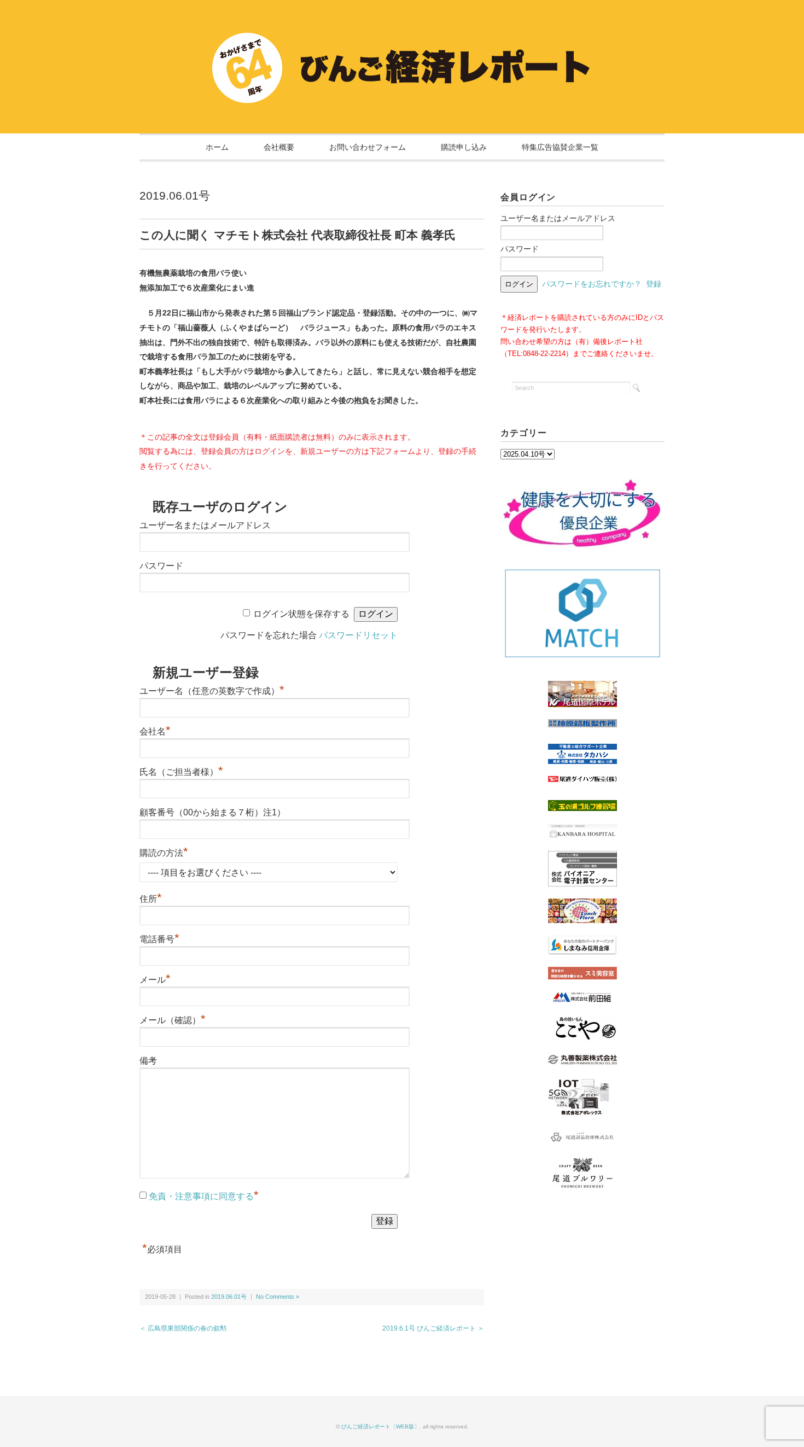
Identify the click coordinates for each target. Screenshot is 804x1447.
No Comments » (277, 1296)
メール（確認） (172, 1020)
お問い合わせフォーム (367, 147)
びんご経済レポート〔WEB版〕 (380, 1426)
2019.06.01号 (174, 195)
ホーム (217, 147)
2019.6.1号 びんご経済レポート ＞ (433, 1328)
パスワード (161, 565)
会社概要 (279, 147)
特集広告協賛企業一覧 (560, 147)
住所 (150, 898)
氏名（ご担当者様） (181, 772)
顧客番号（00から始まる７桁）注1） (212, 812)
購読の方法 (163, 852)
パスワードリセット (358, 635)
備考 (148, 1060)
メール (155, 979)
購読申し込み (464, 147)
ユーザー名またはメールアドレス (205, 525)
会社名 (155, 731)
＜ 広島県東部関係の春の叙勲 (182, 1328)
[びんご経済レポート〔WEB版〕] (402, 34)
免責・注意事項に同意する (201, 1196)
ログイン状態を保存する (301, 614)
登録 (653, 283)
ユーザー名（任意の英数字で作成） (211, 691)
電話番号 (159, 939)
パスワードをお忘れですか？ (592, 283)
